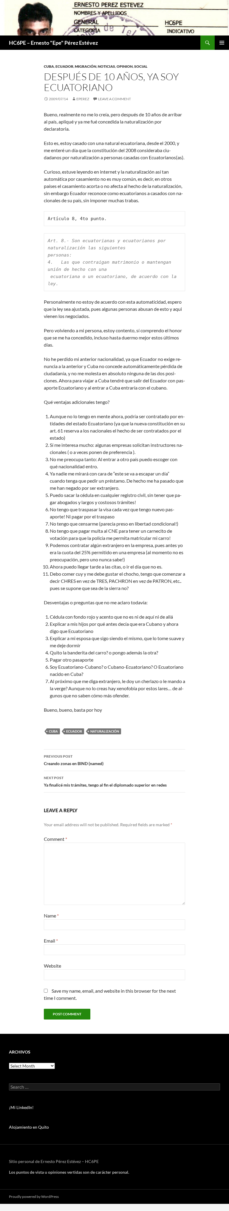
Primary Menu (222, 42)
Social (140, 66)
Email (51, 940)
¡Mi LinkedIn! (21, 1107)
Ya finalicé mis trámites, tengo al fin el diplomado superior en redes (105, 781)
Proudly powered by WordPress (34, 1196)
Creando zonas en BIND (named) (73, 760)
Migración (85, 66)
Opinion (125, 66)
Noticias (106, 66)
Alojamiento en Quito (29, 1127)
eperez (82, 99)
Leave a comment (114, 99)
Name (51, 915)
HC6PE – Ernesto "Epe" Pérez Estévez (53, 42)
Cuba (49, 66)
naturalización (104, 731)
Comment (55, 839)
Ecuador (64, 66)
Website (52, 966)
